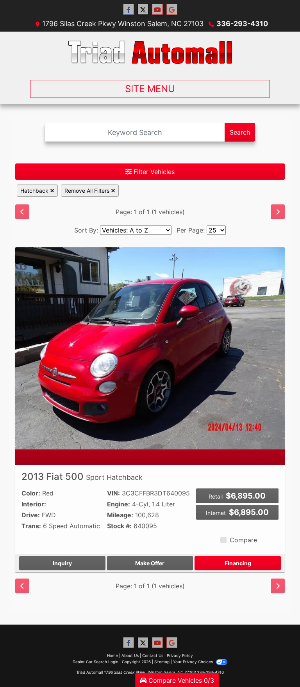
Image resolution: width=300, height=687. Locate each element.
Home (112, 655)
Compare (243, 540)
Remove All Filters (87, 190)
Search (240, 132)
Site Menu (150, 88)
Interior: (33, 504)
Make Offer (149, 563)
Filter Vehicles (153, 172)
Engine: (118, 504)
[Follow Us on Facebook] (128, 9)
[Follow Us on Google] (171, 9)
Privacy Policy (180, 655)
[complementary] (276, 663)
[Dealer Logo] (150, 52)
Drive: (30, 515)
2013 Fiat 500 (82, 476)
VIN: (113, 493)
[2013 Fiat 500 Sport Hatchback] (150, 347)
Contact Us (152, 655)
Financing (238, 563)
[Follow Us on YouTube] (157, 9)
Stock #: (119, 526)
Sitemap (162, 661)
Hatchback (35, 190)
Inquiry (62, 563)
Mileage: (120, 515)
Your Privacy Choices (193, 661)
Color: (30, 493)
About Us (130, 655)
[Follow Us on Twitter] (143, 9)
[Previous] (22, 211)
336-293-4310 (242, 24)
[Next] (278, 211)
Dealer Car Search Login (95, 661)
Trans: (31, 526)
